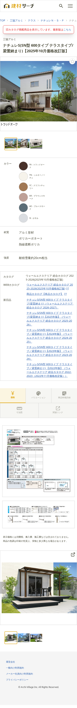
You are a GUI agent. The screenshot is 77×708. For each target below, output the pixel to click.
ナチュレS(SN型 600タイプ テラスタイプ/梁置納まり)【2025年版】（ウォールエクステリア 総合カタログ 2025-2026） (49, 318)
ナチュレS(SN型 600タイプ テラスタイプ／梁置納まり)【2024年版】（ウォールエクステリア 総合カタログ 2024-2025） (50, 335)
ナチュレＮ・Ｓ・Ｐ (52, 20)
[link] (2, 20)
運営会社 (10, 661)
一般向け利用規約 (15, 667)
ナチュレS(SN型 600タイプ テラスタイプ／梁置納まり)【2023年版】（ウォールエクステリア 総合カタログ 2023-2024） (50, 353)
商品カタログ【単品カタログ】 (45, 294)
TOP (2, 20)
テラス (32, 20)
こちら (67, 29)
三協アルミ (16, 20)
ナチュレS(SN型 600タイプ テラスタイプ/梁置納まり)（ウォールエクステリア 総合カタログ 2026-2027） (50, 303)
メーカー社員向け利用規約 (19, 673)
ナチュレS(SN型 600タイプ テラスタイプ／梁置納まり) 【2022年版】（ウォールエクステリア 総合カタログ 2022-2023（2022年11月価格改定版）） (49, 370)
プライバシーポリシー (17, 679)
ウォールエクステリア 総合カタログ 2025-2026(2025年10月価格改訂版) (50, 286)
